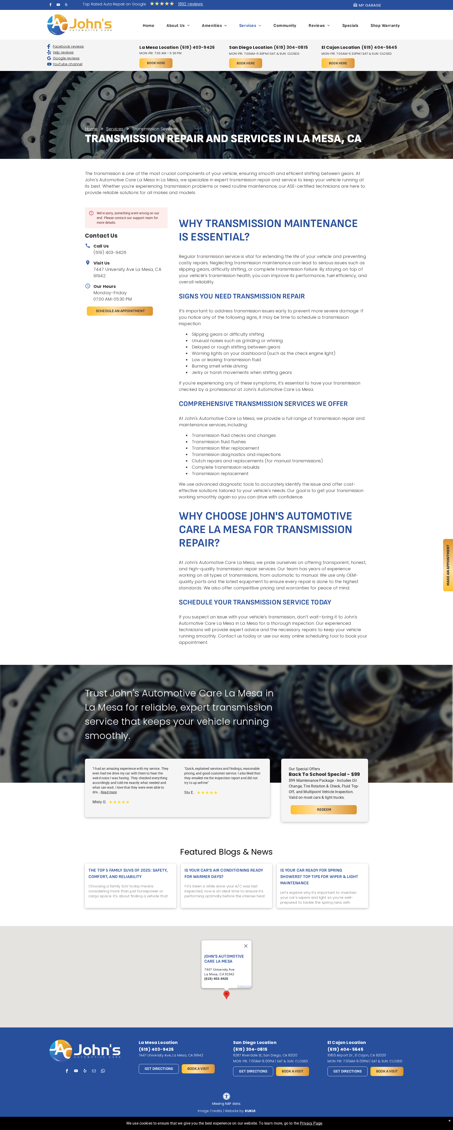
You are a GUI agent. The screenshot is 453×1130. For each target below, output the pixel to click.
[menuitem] (148, 25)
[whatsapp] (103, 1071)
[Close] (246, 946)
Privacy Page (311, 1123)
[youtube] (58, 5)
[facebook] (50, 5)
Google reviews (66, 58)
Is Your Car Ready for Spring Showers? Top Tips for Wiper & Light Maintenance (319, 877)
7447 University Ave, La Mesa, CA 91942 (171, 1055)
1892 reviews (190, 4)
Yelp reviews (63, 52)
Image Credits (210, 1111)
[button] (226, 995)
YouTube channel (67, 64)
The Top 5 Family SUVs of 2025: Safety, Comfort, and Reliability (128, 873)
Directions (244, 986)
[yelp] (66, 5)
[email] (94, 1071)
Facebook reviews (68, 46)
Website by (234, 1111)
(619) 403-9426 (109, 252)
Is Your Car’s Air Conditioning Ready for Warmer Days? (224, 873)
